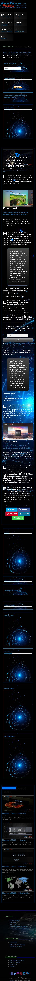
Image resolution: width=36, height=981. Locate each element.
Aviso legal (13, 964)
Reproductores (7, 54)
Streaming (15, 54)
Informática (13, 943)
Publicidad (13, 923)
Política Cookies (15, 962)
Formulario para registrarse (19, 927)
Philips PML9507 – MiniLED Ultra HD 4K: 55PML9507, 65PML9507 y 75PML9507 (16, 213)
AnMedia (12, 980)
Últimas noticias (22, 788)
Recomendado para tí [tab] (9, 788)
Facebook (24, 509)
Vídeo (27, 54)
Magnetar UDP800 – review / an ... (15, 813)
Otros (29, 52)
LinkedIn (25, 514)
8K (11, 52)
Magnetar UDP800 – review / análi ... (16, 893)
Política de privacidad (17, 960)
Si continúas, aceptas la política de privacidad (20, 343)
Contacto (12, 967)
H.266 (4, 171)
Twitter (12, 509)
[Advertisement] (18, 124)
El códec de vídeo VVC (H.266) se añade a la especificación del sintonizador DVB (17, 162)
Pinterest (13, 514)
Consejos (15, 52)
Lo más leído (7, 792)
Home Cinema (23, 52)
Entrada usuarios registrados (19, 929)
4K (9, 52)
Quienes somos (15, 921)
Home (5, 52)
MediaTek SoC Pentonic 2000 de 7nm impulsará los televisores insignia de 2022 (17, 447)
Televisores (22, 54)
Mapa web (13, 925)
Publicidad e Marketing (17, 945)
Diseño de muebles (16, 947)
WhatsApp (18, 518)
